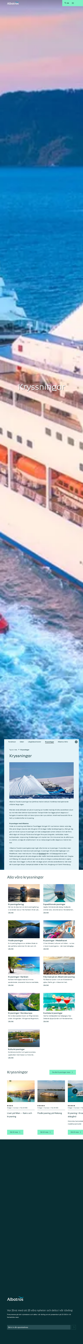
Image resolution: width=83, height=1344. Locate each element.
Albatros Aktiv (63, 742)
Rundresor (12, 742)
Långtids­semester (34, 742)
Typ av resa (13, 750)
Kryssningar (49, 742)
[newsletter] (73, 1327)
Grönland (42, 854)
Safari (22, 742)
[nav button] (76, 741)
